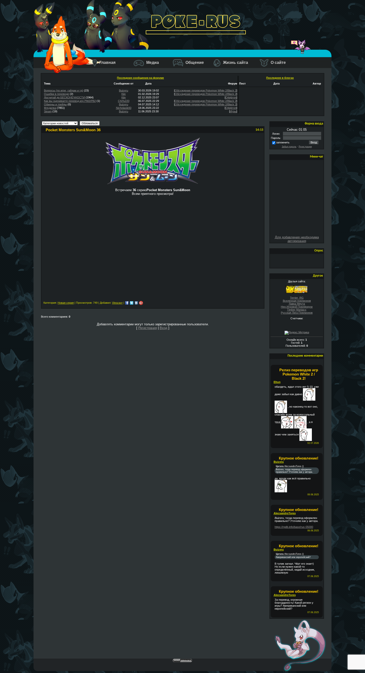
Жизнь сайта (235, 62)
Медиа (152, 62)
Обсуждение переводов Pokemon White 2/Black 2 (205, 90)
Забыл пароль (289, 146)
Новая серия (66, 302)
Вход (163, 328)
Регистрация (305, 146)
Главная (106, 62)
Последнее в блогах (280, 77)
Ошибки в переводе (56, 93)
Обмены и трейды (55, 104)
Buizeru (123, 90)
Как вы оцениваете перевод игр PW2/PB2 (70, 100)
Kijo (123, 93)
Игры (233, 111)
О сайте (278, 62)
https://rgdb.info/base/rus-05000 (294, 526)
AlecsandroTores (285, 513)
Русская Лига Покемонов (297, 312)
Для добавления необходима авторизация (297, 239)
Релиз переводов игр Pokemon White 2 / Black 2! (298, 374)
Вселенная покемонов (297, 300)
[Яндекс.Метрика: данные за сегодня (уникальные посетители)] (297, 333)
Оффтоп (230, 97)
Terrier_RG (297, 297)
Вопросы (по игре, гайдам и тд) (63, 90)
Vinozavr (117, 302)
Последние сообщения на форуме (140, 77)
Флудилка (50, 107)
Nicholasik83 (123, 107)
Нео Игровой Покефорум (297, 306)
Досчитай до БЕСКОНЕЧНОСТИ (64, 97)
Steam (48, 111)
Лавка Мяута (297, 303)
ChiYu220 (123, 100)
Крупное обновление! (298, 458)
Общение (194, 62)
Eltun (277, 381)
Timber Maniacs (296, 309)
